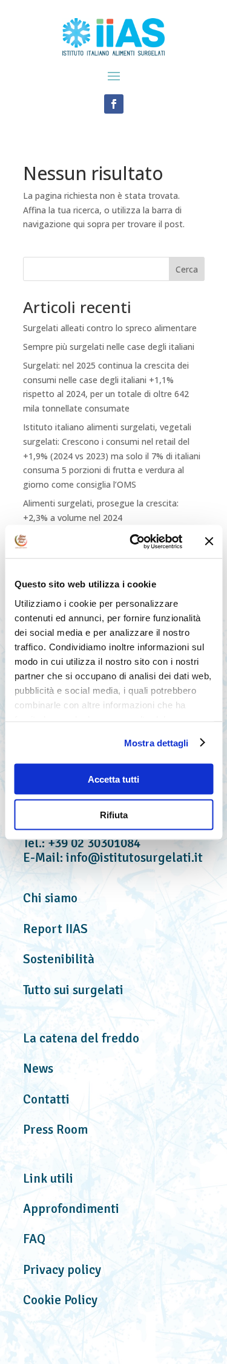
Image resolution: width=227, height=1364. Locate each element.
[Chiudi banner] (209, 541)
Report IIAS (55, 929)
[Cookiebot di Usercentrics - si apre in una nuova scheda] (135, 541)
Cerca (187, 269)
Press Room (55, 1129)
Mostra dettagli (156, 742)
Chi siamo (50, 898)
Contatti (46, 1099)
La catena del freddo (81, 1038)
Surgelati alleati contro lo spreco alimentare (110, 328)
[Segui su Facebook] (113, 104)
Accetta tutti (113, 779)
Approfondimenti (71, 1209)
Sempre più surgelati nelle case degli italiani (108, 346)
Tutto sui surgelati (73, 990)
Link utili (48, 1178)
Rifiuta (114, 814)
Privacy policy (62, 1270)
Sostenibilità (58, 959)
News (38, 1068)
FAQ (34, 1239)
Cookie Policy (60, 1300)
